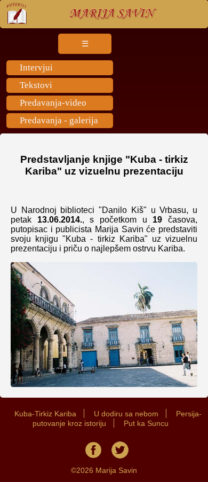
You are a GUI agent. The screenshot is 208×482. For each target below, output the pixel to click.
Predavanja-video (53, 103)
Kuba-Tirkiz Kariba (45, 413)
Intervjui (36, 67)
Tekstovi (36, 85)
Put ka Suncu (146, 423)
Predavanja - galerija (59, 120)
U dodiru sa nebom (126, 413)
